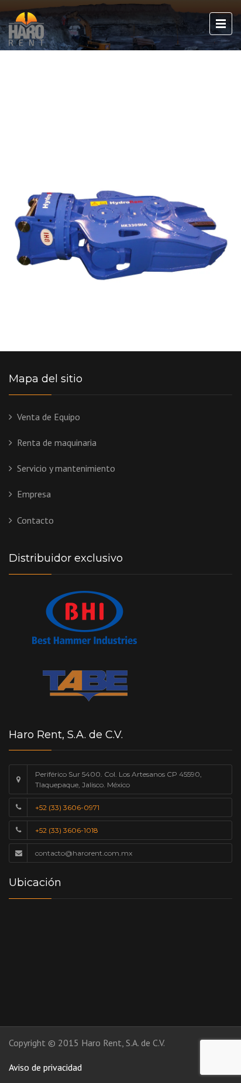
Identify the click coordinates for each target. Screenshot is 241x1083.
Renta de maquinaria (57, 442)
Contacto (35, 520)
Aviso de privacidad (45, 1067)
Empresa (34, 494)
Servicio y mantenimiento (66, 468)
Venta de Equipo (48, 417)
